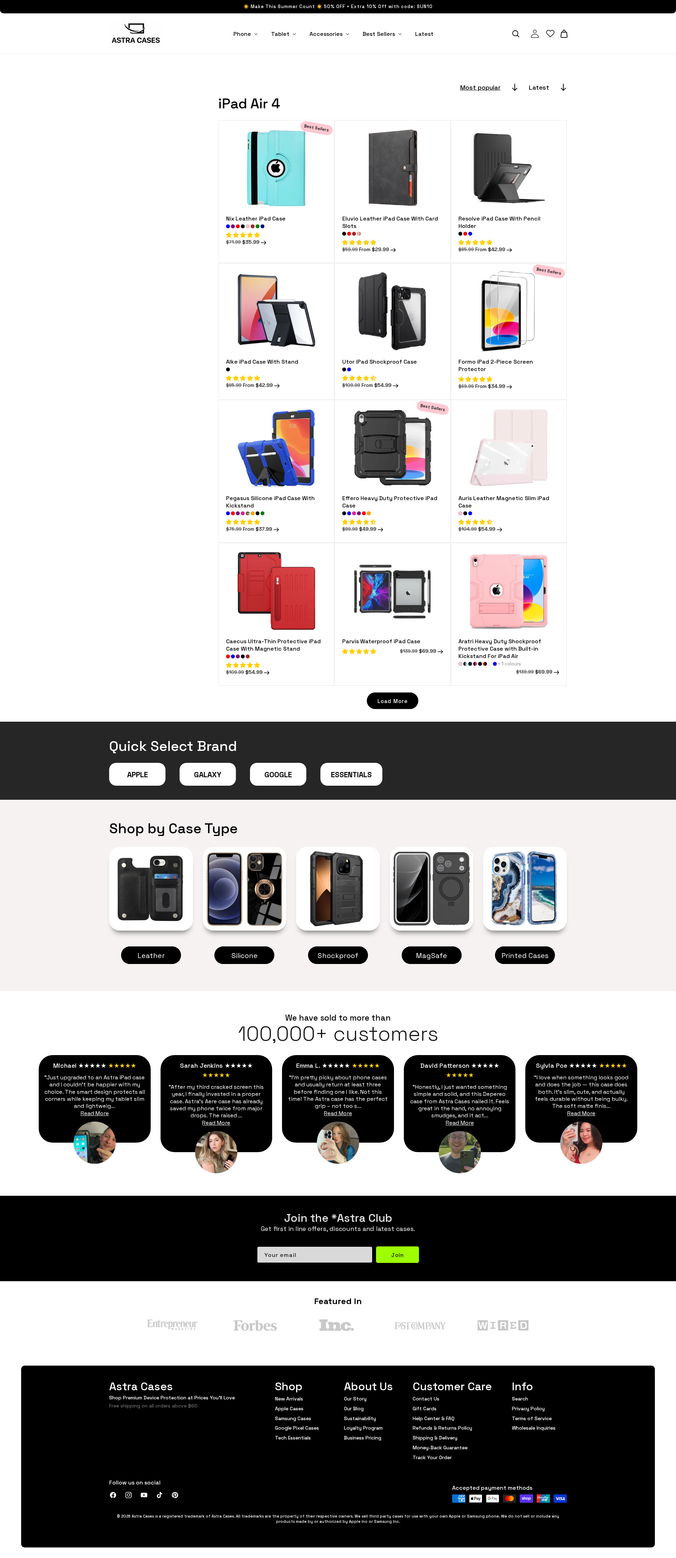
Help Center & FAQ (434, 1418)
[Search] (516, 33)
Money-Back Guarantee (440, 1447)
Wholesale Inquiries (534, 1427)
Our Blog (354, 1408)
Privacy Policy (528, 1408)
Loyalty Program (363, 1427)
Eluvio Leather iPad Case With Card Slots (390, 222)
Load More (392, 700)
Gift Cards (425, 1408)
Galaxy (207, 774)
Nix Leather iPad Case (256, 218)
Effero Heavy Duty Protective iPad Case (389, 501)
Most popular (480, 87)
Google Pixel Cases (297, 1427)
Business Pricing (362, 1437)
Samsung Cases (293, 1418)
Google (278, 774)
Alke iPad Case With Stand (262, 361)
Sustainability (360, 1418)
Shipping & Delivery (435, 1437)
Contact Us (426, 1399)
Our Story (355, 1399)
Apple (137, 774)
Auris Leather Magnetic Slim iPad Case (503, 501)
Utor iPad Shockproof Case (379, 361)
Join (397, 1254)
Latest (539, 87)
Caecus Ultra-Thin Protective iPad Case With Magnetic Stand (273, 644)
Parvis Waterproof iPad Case (381, 641)
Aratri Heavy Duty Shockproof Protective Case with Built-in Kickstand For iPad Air (499, 648)
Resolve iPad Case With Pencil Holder (499, 222)
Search (520, 1399)
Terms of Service (532, 1418)
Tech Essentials (293, 1437)
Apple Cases (289, 1408)
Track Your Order (432, 1457)
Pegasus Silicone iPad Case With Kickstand (270, 501)
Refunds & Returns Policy (442, 1427)
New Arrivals (289, 1399)
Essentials (351, 774)
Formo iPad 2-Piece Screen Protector (495, 365)
